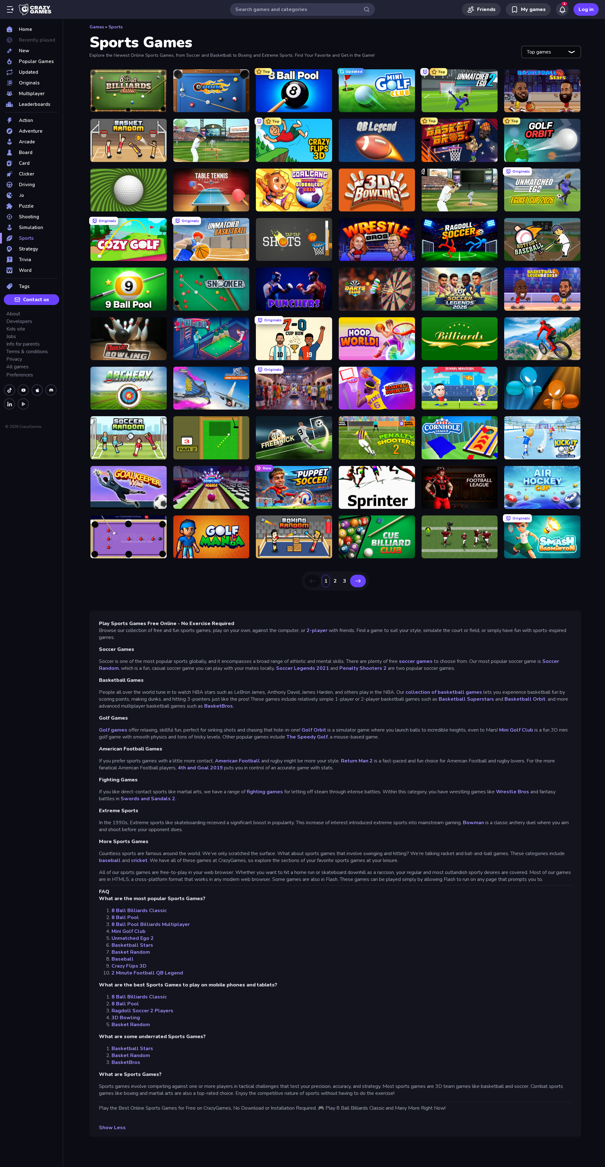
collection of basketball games (444, 692)
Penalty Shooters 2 (363, 668)
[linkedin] (9, 404)
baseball (110, 860)
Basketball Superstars (466, 699)
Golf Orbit (314, 730)
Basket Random (131, 952)
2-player (317, 630)
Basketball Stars (132, 945)
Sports (115, 27)
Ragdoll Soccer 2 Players (142, 1010)
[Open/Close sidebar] (10, 9)
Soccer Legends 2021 (302, 668)
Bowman (473, 822)
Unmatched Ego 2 (133, 938)
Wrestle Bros (512, 791)
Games (96, 27)
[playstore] (23, 404)
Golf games (113, 730)
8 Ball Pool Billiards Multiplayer (151, 924)
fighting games (265, 791)
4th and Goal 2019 (200, 767)
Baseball (123, 959)
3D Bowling (126, 1017)
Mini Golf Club (516, 730)
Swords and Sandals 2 (148, 798)
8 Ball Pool (125, 917)
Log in (586, 9)
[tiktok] (9, 390)
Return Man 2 (357, 760)
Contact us (36, 299)
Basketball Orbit (524, 699)
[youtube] (23, 390)
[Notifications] (562, 9)
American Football (237, 760)
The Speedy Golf (307, 736)
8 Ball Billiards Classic (139, 910)
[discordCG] (51, 390)
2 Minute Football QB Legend (147, 972)
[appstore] (37, 390)
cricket (139, 860)
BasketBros (218, 706)
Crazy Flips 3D (129, 966)
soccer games (416, 661)
